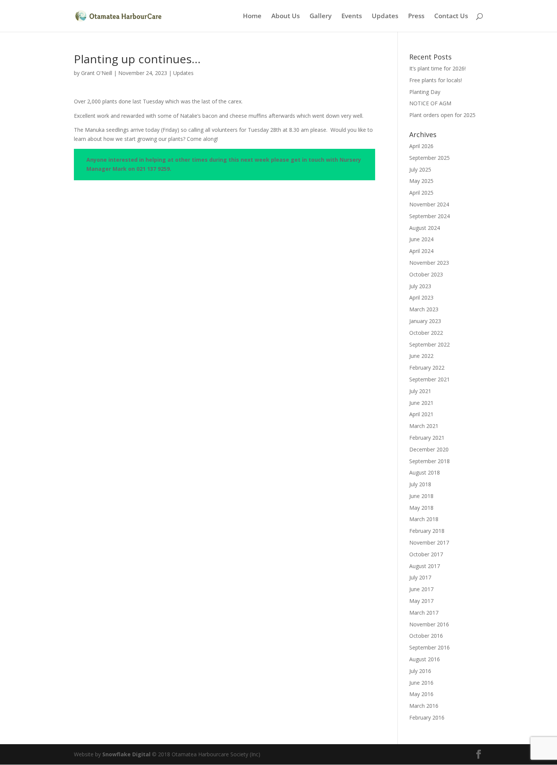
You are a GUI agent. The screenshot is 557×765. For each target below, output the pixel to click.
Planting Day (424, 91)
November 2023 (429, 262)
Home (252, 16)
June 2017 (421, 589)
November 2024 (429, 204)
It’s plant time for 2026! (437, 68)
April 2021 (421, 414)
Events (351, 16)
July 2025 (420, 169)
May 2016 (421, 694)
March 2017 (423, 612)
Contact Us (451, 16)
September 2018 (429, 461)
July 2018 (420, 484)
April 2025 (421, 192)
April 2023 (421, 297)
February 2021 (426, 437)
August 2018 (424, 472)
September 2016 (429, 647)
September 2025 (429, 157)
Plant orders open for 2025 (442, 115)
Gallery (321, 16)
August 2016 (424, 659)
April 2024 (421, 250)
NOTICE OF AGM (430, 103)
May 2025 (421, 180)
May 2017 (421, 600)
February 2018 (426, 530)
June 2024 (421, 239)
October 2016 (426, 635)
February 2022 (426, 367)
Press (416, 16)
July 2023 (420, 286)
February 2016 (426, 717)
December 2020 (429, 449)
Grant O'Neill (96, 72)
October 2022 (426, 332)
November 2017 (429, 542)
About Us (285, 16)
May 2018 (421, 507)
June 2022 (421, 355)
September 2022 (429, 344)
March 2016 (423, 705)
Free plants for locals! (435, 80)
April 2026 (421, 146)
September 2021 (429, 379)
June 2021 (421, 402)
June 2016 (421, 682)
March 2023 (423, 309)
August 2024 (424, 227)
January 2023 (425, 321)
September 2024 (429, 216)
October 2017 (426, 554)
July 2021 (420, 391)
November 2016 (429, 624)
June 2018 (421, 496)
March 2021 (423, 425)
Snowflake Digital (126, 754)
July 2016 (420, 670)
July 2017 (420, 577)
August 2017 (424, 566)
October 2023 (426, 274)
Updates (385, 16)
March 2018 (423, 519)
